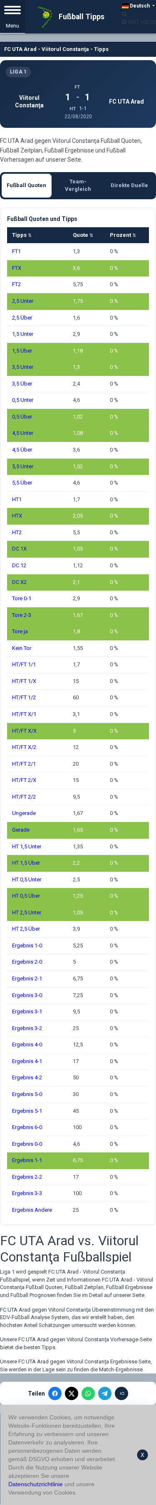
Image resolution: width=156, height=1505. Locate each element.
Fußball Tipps (80, 17)
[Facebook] (55, 1393)
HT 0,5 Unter (26, 879)
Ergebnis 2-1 (27, 978)
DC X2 (19, 582)
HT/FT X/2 (24, 747)
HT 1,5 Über (26, 863)
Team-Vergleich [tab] (78, 185)
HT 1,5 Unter (26, 846)
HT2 (17, 532)
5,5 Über (22, 483)
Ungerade (24, 813)
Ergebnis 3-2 (27, 1028)
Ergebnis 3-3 (27, 1193)
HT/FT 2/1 (24, 764)
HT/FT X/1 (24, 714)
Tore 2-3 (21, 615)
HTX (17, 516)
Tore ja (20, 631)
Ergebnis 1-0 (27, 945)
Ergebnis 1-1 (27, 1160)
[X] (71, 1393)
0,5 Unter (22, 400)
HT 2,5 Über (26, 929)
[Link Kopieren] (121, 1393)
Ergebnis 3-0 (27, 995)
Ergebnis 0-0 (27, 1144)
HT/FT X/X (24, 731)
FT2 (16, 284)
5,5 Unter (22, 466)
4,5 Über (22, 450)
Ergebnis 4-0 (27, 1044)
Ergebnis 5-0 (27, 1094)
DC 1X (19, 549)
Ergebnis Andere (32, 1210)
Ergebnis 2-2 (27, 1177)
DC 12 (19, 565)
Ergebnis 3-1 (27, 1011)
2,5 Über (22, 318)
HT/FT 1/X (24, 681)
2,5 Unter (22, 301)
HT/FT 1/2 (24, 697)
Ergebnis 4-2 (27, 1077)
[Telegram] (104, 1393)
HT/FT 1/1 (24, 664)
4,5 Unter (22, 433)
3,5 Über (22, 384)
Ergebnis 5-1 (27, 1111)
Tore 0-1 (21, 598)
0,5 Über (22, 417)
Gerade (21, 830)
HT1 (17, 499)
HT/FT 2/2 (24, 797)
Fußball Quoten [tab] (26, 185)
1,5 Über (22, 351)
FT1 (16, 251)
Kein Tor (21, 648)
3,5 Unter (22, 367)
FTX (16, 268)
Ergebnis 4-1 (27, 1061)
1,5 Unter (22, 334)
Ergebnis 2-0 (27, 962)
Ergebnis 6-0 (27, 1127)
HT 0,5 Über (26, 896)
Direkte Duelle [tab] (129, 185)
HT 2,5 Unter (26, 912)
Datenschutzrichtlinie (35, 1484)
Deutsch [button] (140, 6)
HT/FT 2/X (24, 780)
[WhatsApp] (88, 1393)
